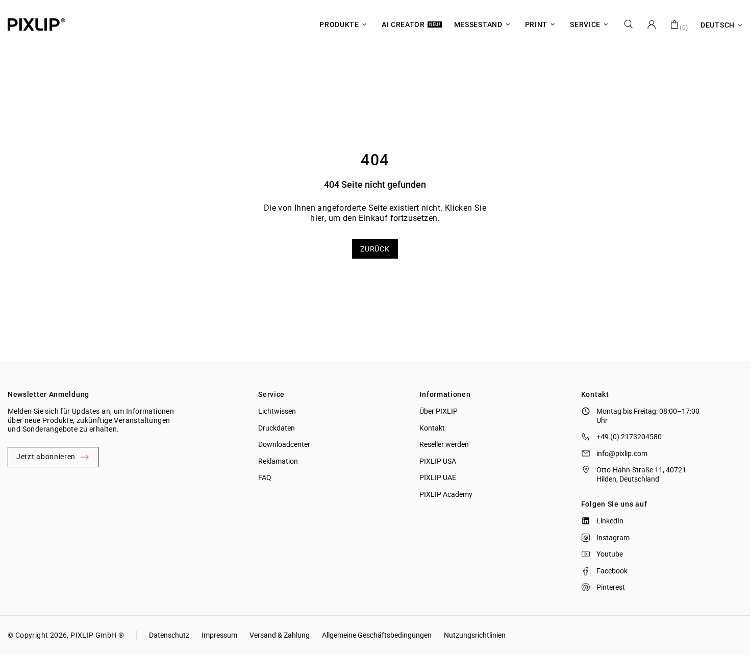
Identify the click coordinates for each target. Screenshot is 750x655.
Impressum (219, 635)
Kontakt (432, 428)
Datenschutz (169, 635)
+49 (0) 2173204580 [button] (629, 437)
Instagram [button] (613, 538)
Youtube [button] (609, 554)
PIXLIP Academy (445, 494)
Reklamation (278, 461)
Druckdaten (276, 428)
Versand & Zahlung (279, 635)
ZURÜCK (374, 249)
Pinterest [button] (610, 587)
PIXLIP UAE (437, 477)
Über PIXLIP (438, 411)
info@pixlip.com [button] (621, 453)
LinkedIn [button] (609, 521)
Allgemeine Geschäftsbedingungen (377, 635)
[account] (651, 24)
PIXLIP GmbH (93, 635)
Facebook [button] (612, 571)
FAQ (264, 477)
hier (317, 218)
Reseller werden (444, 444)
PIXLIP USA (437, 461)
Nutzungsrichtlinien (475, 635)
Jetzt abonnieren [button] (46, 456)
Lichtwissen (277, 411)
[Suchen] (628, 24)
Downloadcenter (284, 444)
